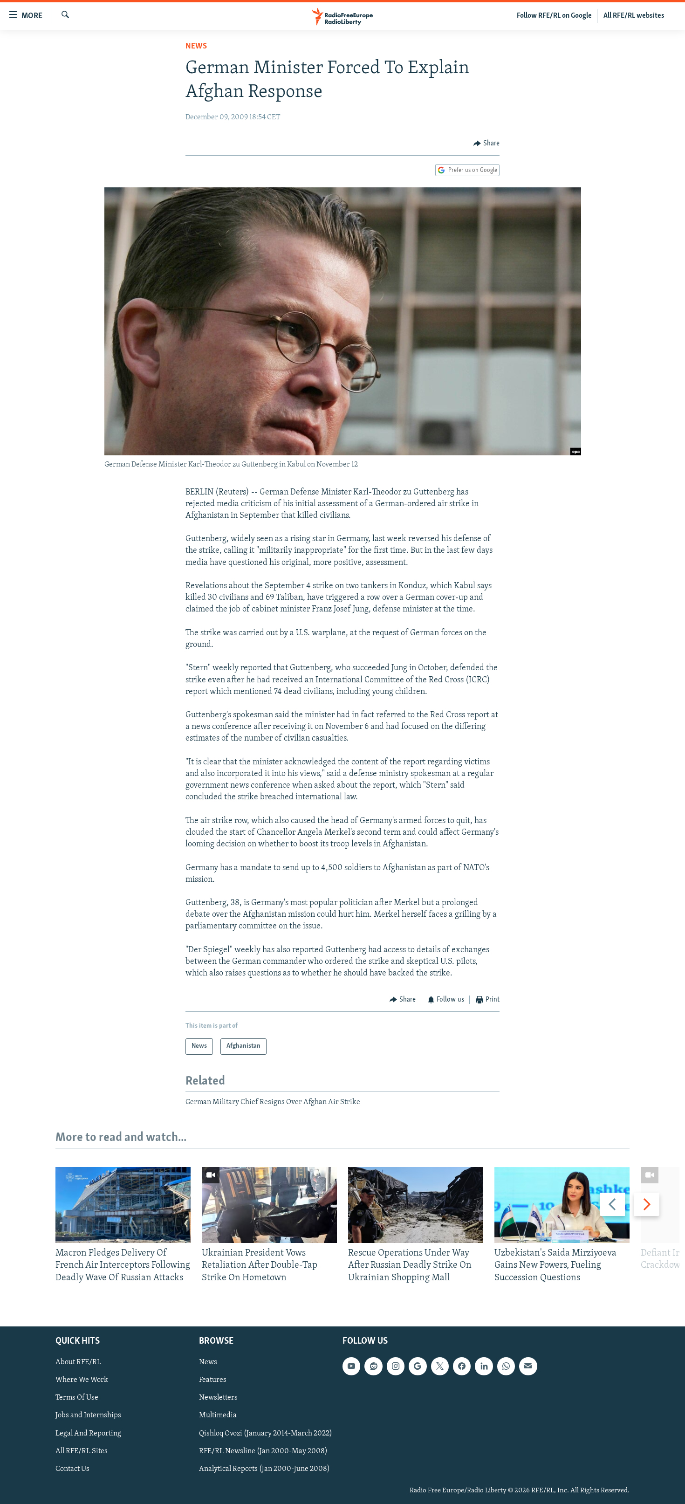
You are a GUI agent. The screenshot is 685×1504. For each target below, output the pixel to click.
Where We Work (81, 1380)
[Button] (486, 143)
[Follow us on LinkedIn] (484, 1366)
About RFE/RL (78, 1362)
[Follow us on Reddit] (373, 1366)
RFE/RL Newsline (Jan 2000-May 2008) (263, 1451)
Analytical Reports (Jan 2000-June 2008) (264, 1469)
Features (212, 1380)
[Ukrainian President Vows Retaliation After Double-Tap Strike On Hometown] (269, 1205)
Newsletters (218, 1398)
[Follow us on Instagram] (395, 1366)
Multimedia (218, 1416)
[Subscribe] (528, 1366)
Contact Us (72, 1469)
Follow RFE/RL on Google (554, 16)
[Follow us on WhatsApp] (506, 1366)
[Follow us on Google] (417, 1366)
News (196, 46)
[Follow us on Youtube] (351, 1366)
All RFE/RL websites (633, 16)
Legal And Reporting (88, 1433)
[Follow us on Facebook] (462, 1366)
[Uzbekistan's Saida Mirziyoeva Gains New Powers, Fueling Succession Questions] (562, 1205)
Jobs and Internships (88, 1416)
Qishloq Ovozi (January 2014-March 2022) (265, 1433)
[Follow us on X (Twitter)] (440, 1366)
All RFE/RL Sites (81, 1451)
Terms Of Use (76, 1398)
